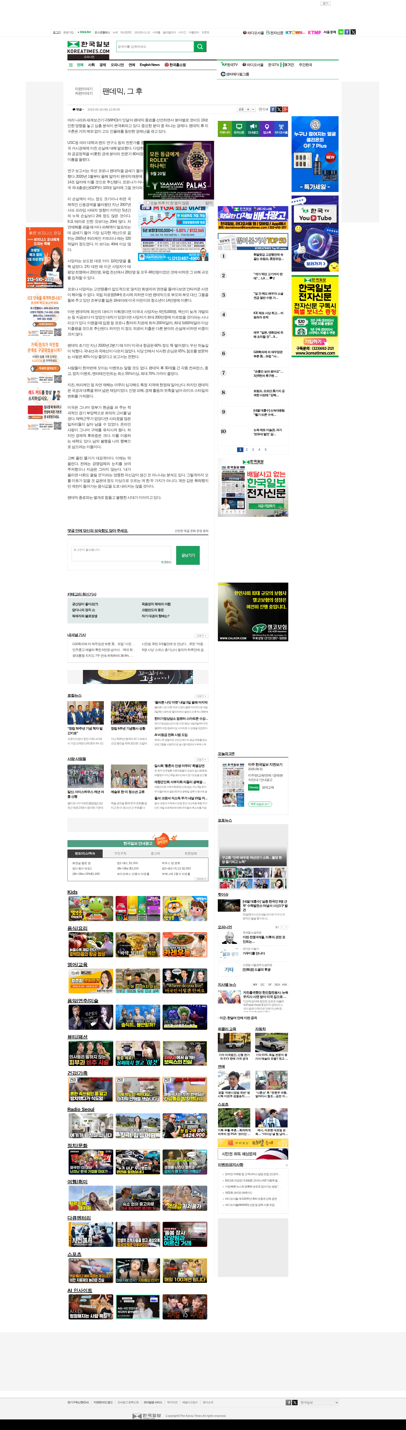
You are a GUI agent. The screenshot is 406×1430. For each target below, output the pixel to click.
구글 (285, 109)
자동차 (260, 1029)
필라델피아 (169, 32)
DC (263, 984)
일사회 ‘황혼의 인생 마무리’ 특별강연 (179, 766)
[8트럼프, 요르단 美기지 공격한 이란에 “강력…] (252, 403)
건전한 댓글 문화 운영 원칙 (191, 531)
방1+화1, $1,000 (127, 863)
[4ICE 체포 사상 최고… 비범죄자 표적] (252, 325)
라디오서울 (255, 33)
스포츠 (223, 1104)
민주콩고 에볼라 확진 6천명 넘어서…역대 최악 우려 (107, 650)
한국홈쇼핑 (177, 65)
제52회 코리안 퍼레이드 (238, 1192)
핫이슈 (223, 894)
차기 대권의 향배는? (155, 616)
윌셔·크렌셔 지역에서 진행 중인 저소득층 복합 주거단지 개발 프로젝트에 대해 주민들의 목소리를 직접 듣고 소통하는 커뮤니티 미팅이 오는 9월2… (180, 808)
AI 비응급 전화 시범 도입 (170, 735)
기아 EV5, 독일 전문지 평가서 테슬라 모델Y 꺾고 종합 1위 (271, 1058)
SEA (277, 984)
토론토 (205, 32)
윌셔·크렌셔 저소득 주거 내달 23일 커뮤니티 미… (187, 798)
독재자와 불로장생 (84, 616)
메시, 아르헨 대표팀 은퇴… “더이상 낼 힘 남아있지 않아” (271, 1134)
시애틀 (156, 32)
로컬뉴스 (74, 695)
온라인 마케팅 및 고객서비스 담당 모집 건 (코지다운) (254, 1174)
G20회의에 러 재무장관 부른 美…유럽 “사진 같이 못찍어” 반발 (114, 644)
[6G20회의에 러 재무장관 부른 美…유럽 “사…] (252, 364)
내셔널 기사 (76, 635)
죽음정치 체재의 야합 (156, 604)
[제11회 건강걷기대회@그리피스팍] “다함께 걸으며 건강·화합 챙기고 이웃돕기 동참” (272, 1180)
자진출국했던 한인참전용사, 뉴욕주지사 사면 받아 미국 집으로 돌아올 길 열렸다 (265, 997)
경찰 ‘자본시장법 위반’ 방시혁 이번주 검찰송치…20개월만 (234, 1096)
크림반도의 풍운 (153, 610)
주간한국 (305, 65)
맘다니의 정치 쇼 (83, 610)
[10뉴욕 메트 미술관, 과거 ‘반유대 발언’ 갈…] (252, 442)
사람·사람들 (76, 759)
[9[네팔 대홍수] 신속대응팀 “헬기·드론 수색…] (252, 422)
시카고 (182, 32)
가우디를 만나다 (254, 953)
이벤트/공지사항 (230, 1165)
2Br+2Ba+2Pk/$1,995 (86, 874)
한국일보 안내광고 (137, 843)
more (201, 636)
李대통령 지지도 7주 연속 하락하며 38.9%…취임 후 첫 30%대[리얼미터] (120, 655)
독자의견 (172, 1402)
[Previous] (282, 927)
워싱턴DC (126, 32)
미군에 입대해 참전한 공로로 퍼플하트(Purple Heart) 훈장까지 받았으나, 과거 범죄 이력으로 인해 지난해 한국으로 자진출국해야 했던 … (263, 1007)
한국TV (232, 65)
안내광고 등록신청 (128, 1402)
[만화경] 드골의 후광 (256, 969)
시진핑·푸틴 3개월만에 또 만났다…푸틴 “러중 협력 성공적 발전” (184, 644)
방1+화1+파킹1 (82, 868)
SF (270, 984)
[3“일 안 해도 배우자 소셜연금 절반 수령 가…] (252, 306)
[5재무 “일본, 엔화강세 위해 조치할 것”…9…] (252, 344)
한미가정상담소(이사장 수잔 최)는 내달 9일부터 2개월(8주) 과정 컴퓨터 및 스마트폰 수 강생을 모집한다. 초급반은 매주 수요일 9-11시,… (181, 728)
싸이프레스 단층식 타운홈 (133, 874)
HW (284, 984)
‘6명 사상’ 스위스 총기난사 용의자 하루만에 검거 (174, 650)
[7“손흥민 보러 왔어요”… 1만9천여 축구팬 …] (252, 383)
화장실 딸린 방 (81, 863)
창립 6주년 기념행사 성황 (128, 728)
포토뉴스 (225, 820)
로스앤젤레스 (102, 32)
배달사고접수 (190, 1402)
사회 (91, 65)
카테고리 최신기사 (81, 594)
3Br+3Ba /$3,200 (128, 868)
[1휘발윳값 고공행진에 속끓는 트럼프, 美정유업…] (252, 267)
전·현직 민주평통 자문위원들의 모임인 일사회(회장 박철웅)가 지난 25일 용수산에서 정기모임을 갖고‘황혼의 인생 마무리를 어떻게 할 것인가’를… (180, 775)
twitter (353, 32)
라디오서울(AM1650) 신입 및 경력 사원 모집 (249, 1205)
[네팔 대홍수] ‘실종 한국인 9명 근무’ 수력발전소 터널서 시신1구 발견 (265, 906)
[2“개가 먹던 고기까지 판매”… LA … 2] (252, 286)
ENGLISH (85, 32)
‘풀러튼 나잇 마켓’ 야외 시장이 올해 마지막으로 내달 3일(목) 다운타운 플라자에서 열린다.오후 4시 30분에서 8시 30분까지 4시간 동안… (181, 712)
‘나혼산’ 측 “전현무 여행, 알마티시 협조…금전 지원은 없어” (271, 1096)
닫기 (208, 203)
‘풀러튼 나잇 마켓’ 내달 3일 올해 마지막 (180, 702)
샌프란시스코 (142, 32)
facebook (347, 32)
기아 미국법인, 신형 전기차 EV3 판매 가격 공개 (234, 1056)
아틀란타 (194, 32)
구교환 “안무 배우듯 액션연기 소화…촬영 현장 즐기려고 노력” (252, 860)
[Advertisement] (173, 434)
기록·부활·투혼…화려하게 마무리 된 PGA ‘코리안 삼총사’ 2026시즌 (234, 1134)
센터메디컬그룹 (237, 74)
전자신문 (276, 33)
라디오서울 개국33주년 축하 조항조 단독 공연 (251, 1198)
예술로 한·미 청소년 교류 (127, 792)
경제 (102, 65)
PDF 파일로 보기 (260, 804)
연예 (132, 65)
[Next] (286, 927)
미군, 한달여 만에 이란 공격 (238, 1018)
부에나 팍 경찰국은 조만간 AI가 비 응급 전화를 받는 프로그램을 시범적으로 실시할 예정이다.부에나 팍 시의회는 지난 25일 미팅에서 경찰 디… (180, 744)
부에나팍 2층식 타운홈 (176, 874)
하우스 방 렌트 (171, 863)
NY (255, 984)
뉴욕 (115, 32)
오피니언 (117, 65)
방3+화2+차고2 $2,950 (176, 868)
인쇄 (263, 109)
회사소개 (208, 1402)
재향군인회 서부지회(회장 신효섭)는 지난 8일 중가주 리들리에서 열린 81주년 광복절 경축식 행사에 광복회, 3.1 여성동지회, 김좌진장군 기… (180, 791)
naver (341, 32)
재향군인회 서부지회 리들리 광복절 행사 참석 (185, 782)
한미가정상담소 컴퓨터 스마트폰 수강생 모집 (184, 718)
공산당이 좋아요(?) (85, 604)
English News (150, 65)
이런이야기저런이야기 (84, 91)
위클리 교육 (227, 1029)
